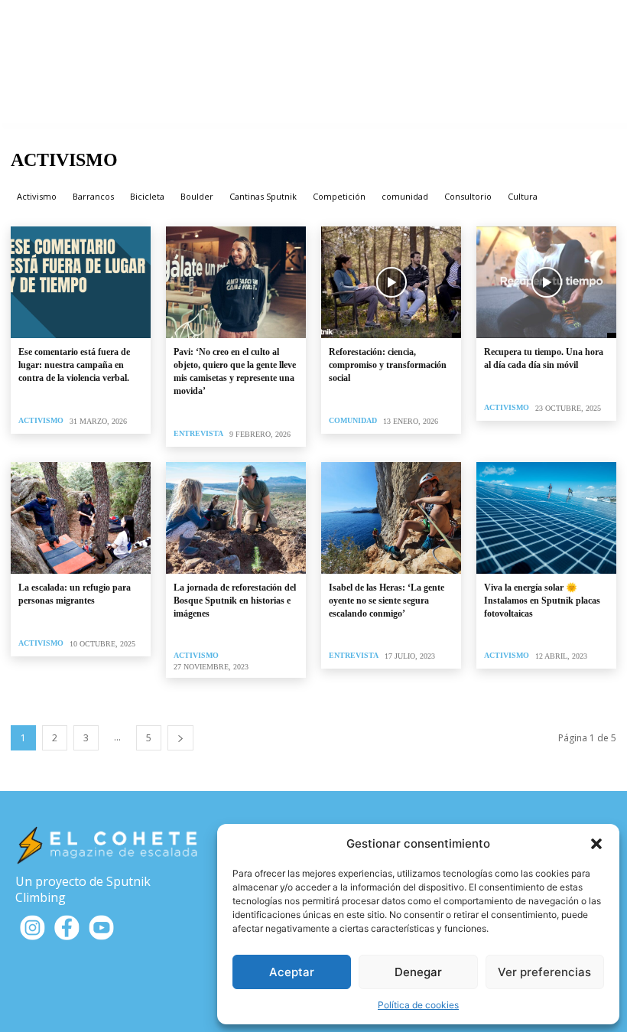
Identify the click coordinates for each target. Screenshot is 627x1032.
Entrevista (198, 433)
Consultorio (468, 195)
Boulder (196, 195)
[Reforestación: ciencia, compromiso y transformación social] (391, 282)
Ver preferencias (544, 972)
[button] (596, 843)
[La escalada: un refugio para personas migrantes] (81, 518)
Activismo (37, 195)
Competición (339, 195)
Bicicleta (147, 195)
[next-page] (180, 737)
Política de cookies (418, 1005)
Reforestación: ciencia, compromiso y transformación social (388, 365)
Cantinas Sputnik (263, 195)
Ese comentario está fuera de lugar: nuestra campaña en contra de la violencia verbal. (74, 365)
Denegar (418, 972)
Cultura (523, 195)
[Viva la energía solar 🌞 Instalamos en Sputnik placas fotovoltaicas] (546, 518)
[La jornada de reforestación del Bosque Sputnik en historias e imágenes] (236, 518)
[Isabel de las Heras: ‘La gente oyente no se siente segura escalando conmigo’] (391, 518)
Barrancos (93, 195)
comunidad (405, 195)
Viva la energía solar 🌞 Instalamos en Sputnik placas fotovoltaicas (542, 600)
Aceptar (291, 972)
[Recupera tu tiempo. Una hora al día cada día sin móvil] (546, 282)
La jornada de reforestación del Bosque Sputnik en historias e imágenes (235, 600)
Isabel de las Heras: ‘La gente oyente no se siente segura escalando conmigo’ (386, 600)
